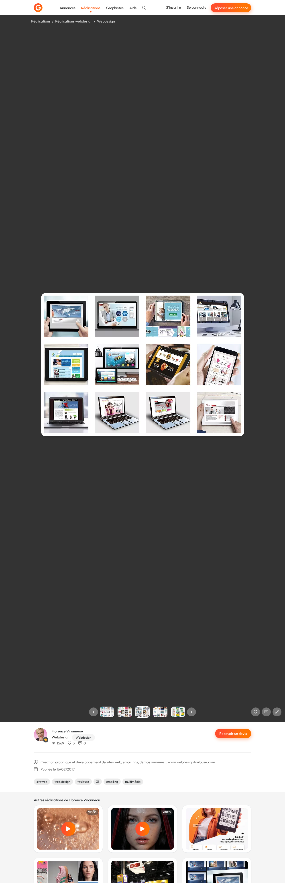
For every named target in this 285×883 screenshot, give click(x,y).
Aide (133, 8)
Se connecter (197, 7)
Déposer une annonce (231, 8)
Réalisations (90, 8)
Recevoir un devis (233, 733)
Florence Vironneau (67, 731)
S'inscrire (173, 7)
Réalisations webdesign (73, 21)
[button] (93, 711)
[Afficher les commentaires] (266, 711)
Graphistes (115, 8)
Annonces (67, 8)
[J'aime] (255, 711)
